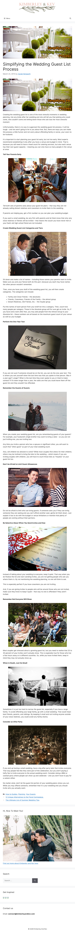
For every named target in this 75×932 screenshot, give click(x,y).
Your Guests (31, 794)
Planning (21, 794)
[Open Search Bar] (70, 18)
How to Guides (11, 794)
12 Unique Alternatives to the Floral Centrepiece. (25, 797)
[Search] (35, 880)
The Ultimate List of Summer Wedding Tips (22, 800)
